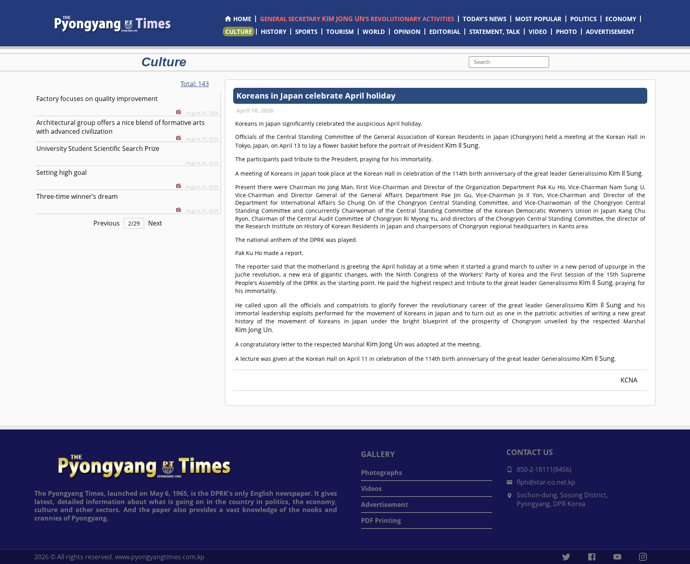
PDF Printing (381, 520)
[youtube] (617, 557)
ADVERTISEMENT (610, 32)
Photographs (381, 472)
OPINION (407, 32)
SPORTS (306, 32)
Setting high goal (61, 172)
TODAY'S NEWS (484, 19)
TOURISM (340, 32)
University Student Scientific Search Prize (97, 148)
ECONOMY (620, 19)
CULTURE (238, 32)
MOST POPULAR (538, 19)
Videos (371, 488)
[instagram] (643, 557)
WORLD (374, 32)
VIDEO (538, 32)
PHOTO (566, 32)
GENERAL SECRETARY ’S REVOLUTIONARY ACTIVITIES (357, 18)
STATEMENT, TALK (494, 32)
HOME (242, 19)
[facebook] (592, 557)
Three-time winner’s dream (77, 196)
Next (155, 223)
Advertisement (384, 504)
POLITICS (583, 19)
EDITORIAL (444, 32)
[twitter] (566, 557)
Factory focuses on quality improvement (97, 98)
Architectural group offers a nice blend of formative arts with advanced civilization (120, 127)
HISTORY (273, 32)
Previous (106, 223)
